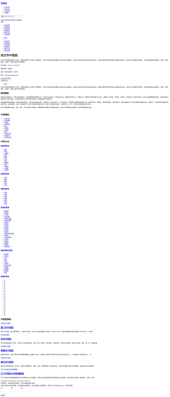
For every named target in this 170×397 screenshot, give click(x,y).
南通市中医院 (7, 350)
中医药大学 (7, 137)
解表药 (6, 211)
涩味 (5, 202)
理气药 (6, 224)
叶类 (5, 259)
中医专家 (7, 34)
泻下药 (6, 215)
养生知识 (7, 25)
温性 (5, 179)
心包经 (6, 170)
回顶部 (3, 395)
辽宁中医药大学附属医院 (12, 373)
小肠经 (6, 168)
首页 (5, 38)
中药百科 (7, 11)
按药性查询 (5, 174)
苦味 (5, 194)
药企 (5, 126)
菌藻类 (6, 271)
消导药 (6, 226)
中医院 (10, 68)
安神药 (6, 235)
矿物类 (6, 267)
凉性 (5, 183)
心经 (5, 159)
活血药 (6, 231)
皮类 (5, 258)
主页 (5, 84)
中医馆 (6, 130)
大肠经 (6, 153)
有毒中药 (7, 246)
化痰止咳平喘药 (9, 233)
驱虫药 (6, 228)
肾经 (5, 155)
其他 (5, 272)
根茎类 (6, 254)
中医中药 (7, 118)
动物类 (6, 269)
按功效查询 (5, 207)
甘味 (5, 192)
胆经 (5, 164)
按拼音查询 (5, 276)
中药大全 (7, 9)
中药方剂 (7, 7)
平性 (5, 185)
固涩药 (6, 243)
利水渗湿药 (7, 220)
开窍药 (6, 239)
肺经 (5, 157)
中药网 (6, 13)
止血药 (6, 230)
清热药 (6, 213)
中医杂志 (7, 135)
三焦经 (6, 166)
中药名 (4, 3)
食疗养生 (7, 29)
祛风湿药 (7, 216)
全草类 (6, 263)
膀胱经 (6, 162)
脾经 (5, 151)
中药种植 (7, 120)
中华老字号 (7, 133)
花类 (5, 261)
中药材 (6, 122)
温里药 (6, 222)
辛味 (5, 196)
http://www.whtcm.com (11, 75)
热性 (5, 177)
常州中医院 (6, 339)
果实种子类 (7, 265)
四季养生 (7, 31)
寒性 (5, 181)
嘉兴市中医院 (7, 362)
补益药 (6, 241)
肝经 (5, 160)
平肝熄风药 (7, 237)
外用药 (6, 244)
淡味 (5, 203)
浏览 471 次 (4, 80)
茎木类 (6, 256)
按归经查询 (5, 146)
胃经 (5, 149)
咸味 (5, 200)
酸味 (5, 198)
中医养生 (7, 27)
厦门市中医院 (7, 327)
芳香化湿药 (7, 218)
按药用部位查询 (6, 250)
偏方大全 (7, 32)
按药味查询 (5, 189)
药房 (5, 131)
